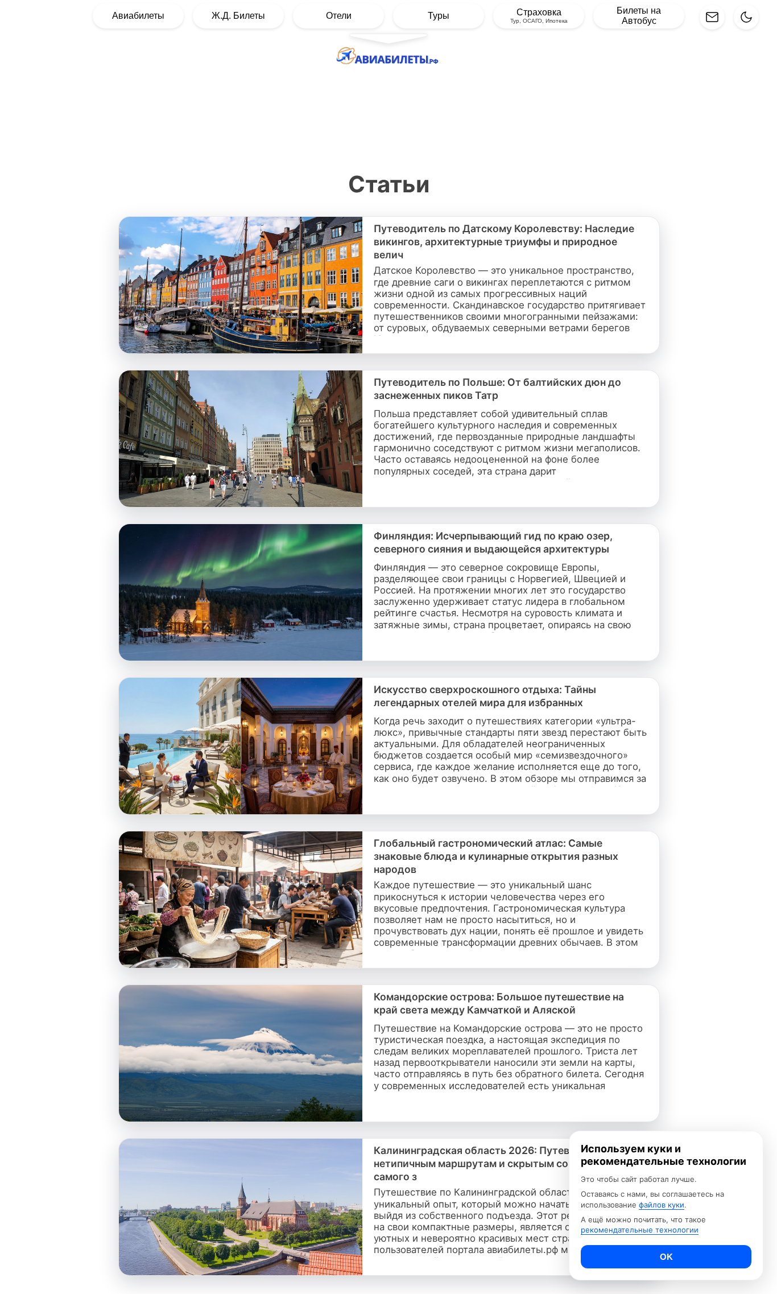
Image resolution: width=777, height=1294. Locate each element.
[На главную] (388, 58)
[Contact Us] (712, 17)
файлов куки (661, 1204)
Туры (438, 15)
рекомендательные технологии (640, 1229)
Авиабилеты (138, 15)
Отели (339, 15)
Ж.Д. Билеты (238, 15)
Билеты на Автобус (639, 16)
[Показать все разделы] (388, 38)
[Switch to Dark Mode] (746, 17)
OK (666, 1257)
